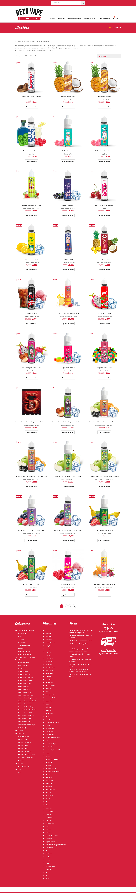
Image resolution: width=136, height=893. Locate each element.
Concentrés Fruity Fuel (25, 680)
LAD (46, 741)
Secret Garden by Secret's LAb (55, 845)
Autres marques (23, 662)
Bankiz (47, 649)
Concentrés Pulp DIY (25, 713)
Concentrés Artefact (24, 674)
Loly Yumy (48, 774)
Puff (19, 769)
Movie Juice (49, 796)
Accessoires (22, 633)
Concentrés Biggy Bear (25, 677)
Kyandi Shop (22, 727)
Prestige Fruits (50, 823)
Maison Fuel (49, 780)
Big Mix (47, 655)
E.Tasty (48, 679)
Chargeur (21, 639)
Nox (46, 805)
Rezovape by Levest (52, 835)
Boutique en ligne (73, 18)
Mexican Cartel (50, 783)
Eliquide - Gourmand (24, 751)
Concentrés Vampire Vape (26, 725)
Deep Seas (49, 673)
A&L (46, 630)
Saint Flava (48, 838)
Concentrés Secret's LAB (26, 716)
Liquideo (31, 100)
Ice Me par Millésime (52, 722)
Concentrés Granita (24, 692)
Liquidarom (49, 756)
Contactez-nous (89, 18)
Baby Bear (48, 646)
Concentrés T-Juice (24, 722)
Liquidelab (48, 762)
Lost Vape (48, 777)
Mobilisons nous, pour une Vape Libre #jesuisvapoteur (81, 631)
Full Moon (48, 707)
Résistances (22, 648)
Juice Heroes (65, 262)
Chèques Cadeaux (24, 645)
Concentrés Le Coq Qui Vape (27, 698)
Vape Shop (61, 18)
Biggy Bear (49, 658)
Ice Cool (48, 719)
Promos (20, 763)
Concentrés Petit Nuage (26, 707)
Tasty (47, 863)
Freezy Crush (49, 695)
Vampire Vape (50, 866)
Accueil (52, 18)
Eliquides (21, 734)
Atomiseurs (22, 642)
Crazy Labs (49, 670)
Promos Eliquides (24, 766)
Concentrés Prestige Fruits (27, 710)
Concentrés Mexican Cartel (27, 701)
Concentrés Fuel (23, 686)
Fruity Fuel (48, 701)
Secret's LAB (49, 848)
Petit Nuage (49, 817)
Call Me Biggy (49, 661)
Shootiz (48, 851)
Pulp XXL (21, 760)
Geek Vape (49, 713)
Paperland (48, 814)
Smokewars (49, 854)
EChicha (20, 731)
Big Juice (48, 652)
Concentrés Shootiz (24, 719)
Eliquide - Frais (23, 745)
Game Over (49, 710)
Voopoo (48, 869)
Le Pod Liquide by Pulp (53, 750)
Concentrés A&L (23, 671)
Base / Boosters (23, 665)
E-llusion (48, 676)
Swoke (47, 857)
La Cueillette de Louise (53, 737)
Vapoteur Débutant (24, 654)
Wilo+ (47, 875)
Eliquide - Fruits (23, 748)
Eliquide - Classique (24, 743)
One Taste (49, 811)
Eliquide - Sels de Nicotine (26, 754)
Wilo (19, 772)
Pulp (46, 826)
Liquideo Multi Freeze (34, 208)
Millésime (48, 786)
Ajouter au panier (31, 107)
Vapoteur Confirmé (24, 651)
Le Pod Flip (49, 747)
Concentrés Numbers (25, 704)
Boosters (21, 668)
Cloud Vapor (49, 664)
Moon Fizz (48, 793)
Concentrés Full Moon (25, 689)
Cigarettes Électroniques (26, 630)
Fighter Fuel (49, 682)
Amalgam (48, 634)
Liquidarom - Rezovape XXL (27, 757)
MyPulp (47, 799)
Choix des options (68, 107)
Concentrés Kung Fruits (25, 695)
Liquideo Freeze (70, 208)
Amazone (48, 637)
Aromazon (48, 640)
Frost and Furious (51, 698)
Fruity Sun (48, 704)
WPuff (70, 100)
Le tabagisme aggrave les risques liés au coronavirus (79, 650)
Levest (47, 753)
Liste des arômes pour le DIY (81, 641)
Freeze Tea (49, 692)
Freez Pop (48, 689)
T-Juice (47, 860)
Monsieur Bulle (106, 262)
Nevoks (48, 802)
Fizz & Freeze (102, 533)
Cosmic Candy (50, 667)
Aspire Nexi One (50, 643)
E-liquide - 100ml (23, 737)
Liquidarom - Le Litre (52, 759)
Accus (20, 636)
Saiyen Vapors (50, 841)
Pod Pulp (48, 820)
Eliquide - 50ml (23, 740)
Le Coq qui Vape (50, 744)
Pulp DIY (48, 829)
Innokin (47, 725)
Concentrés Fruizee (24, 683)
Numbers (48, 808)
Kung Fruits (49, 731)
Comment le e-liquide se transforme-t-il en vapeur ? (78, 670)
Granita (47, 716)
